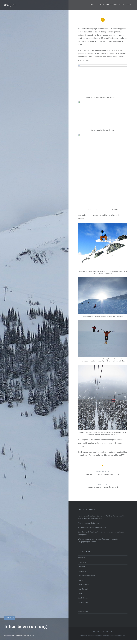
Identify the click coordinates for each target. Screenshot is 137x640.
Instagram (111, 4)
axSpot (10, 5)
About (130, 4)
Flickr (101, 4)
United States (83, 602)
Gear (121, 4)
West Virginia (83, 611)
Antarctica (82, 558)
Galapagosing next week (87, 542)
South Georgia (83, 598)
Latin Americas (83, 584)
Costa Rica (82, 562)
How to (80, 580)
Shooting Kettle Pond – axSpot (89, 532)
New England (83, 589)
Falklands (81, 567)
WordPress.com (119, 635)
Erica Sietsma (83, 527)
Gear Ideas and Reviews (86, 575)
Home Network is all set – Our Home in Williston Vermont (99, 516)
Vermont (10, 618)
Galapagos (82, 571)
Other (80, 593)
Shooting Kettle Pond (91, 523)
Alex (13, 635)
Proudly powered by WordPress (91, 635)
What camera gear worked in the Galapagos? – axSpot (97, 539)
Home (92, 4)
